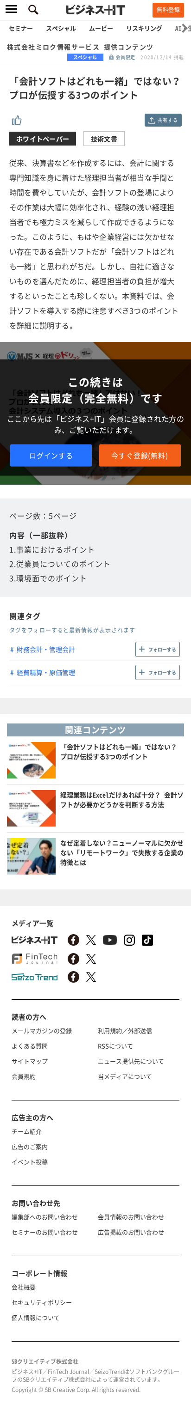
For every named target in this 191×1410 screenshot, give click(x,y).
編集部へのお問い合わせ (45, 1216)
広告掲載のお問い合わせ (131, 1232)
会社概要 (24, 1286)
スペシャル (61, 28)
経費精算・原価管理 (46, 672)
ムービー (101, 28)
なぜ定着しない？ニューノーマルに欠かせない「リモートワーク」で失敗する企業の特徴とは (122, 852)
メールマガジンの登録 (42, 1030)
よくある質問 (30, 1045)
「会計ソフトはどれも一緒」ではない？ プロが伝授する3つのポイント (118, 751)
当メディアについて (125, 1076)
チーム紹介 (27, 1131)
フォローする (162, 649)
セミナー (21, 28)
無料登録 (168, 10)
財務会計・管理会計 (46, 649)
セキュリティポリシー (42, 1302)
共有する (168, 119)
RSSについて (115, 1045)
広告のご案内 (30, 1146)
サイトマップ (30, 1061)
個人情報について (36, 1317)
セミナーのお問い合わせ (45, 1232)
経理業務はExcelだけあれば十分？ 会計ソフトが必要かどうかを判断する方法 (122, 799)
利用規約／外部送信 (125, 1030)
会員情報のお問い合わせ (131, 1216)
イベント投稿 (30, 1161)
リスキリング (144, 28)
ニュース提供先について (131, 1061)
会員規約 (24, 1076)
